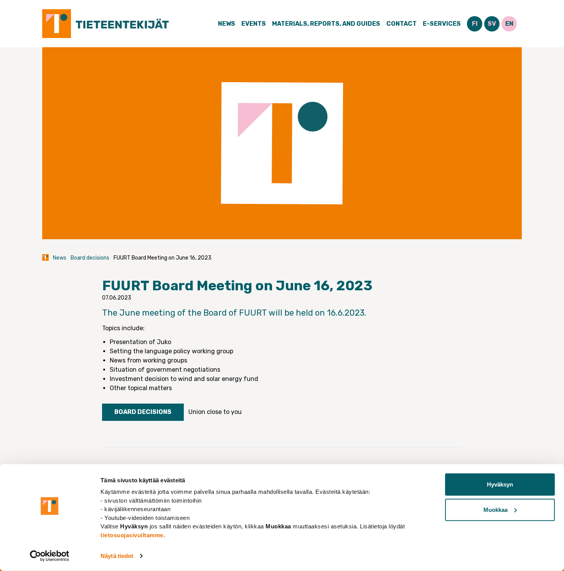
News (226, 23)
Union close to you (215, 411)
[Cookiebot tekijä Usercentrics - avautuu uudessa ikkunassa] (49, 556)
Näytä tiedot (117, 556)
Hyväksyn (500, 484)
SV (492, 23)
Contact (401, 23)
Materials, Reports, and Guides (326, 23)
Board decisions (90, 258)
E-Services (442, 23)
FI (475, 23)
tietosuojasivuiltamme (132, 534)
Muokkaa (495, 509)
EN (509, 23)
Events (253, 23)
